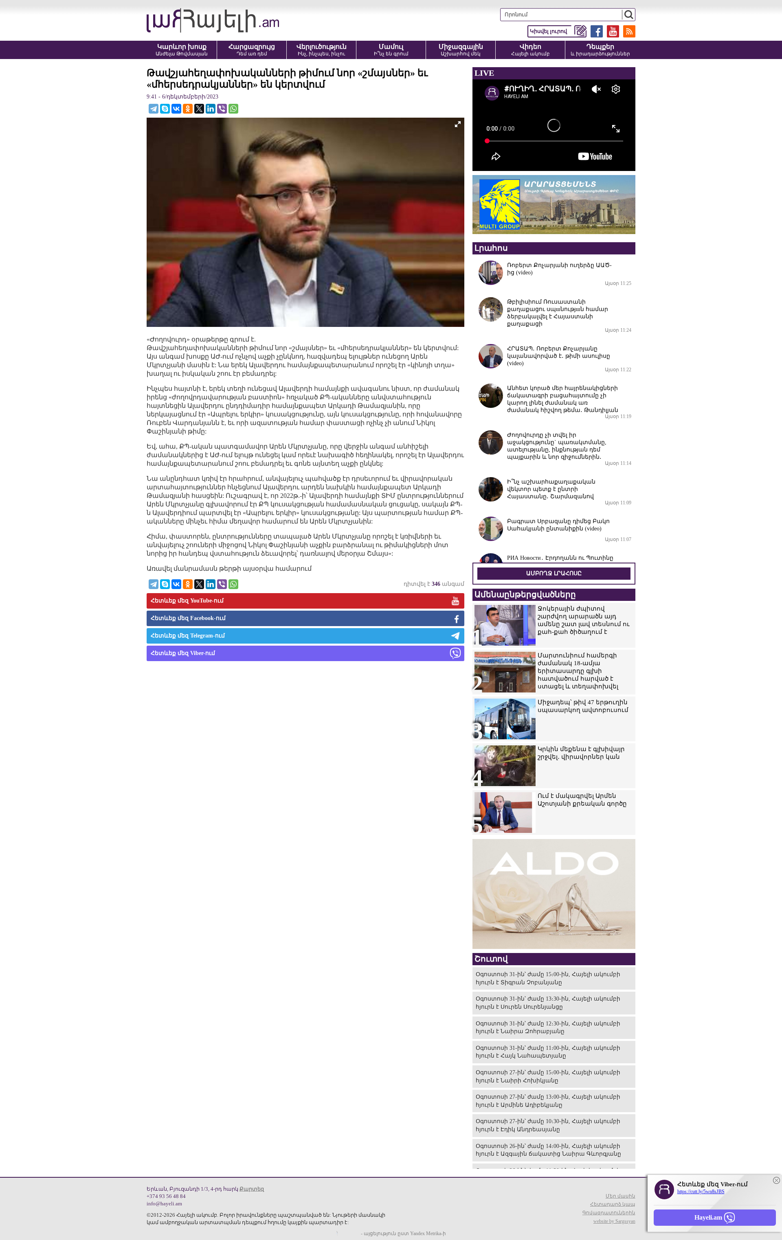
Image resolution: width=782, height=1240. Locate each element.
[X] (199, 109)
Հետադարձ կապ (612, 1204)
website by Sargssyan (614, 1221)
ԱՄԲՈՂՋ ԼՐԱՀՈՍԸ (554, 573)
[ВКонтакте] (176, 109)
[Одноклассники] (188, 109)
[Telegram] (153, 109)
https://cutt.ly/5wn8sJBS (701, 1191)
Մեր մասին (620, 1196)
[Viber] (222, 109)
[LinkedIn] (210, 109)
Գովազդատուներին (608, 1213)
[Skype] (165, 109)
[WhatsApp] (233, 109)
